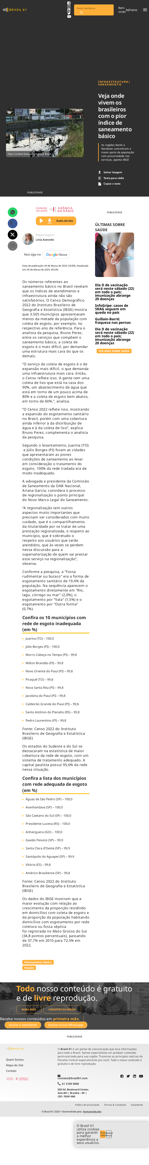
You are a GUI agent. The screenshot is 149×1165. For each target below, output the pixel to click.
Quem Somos (15, 1059)
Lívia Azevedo (45, 239)
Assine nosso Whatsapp (65, 1025)
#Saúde (29, 968)
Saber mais (109, 1134)
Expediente (137, 1105)
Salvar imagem (113, 172)
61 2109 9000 (70, 1083)
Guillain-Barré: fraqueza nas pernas (113, 320)
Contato (11, 1071)
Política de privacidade (87, 1105)
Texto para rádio (114, 178)
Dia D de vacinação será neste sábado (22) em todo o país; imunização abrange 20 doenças (114, 292)
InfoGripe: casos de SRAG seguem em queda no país (111, 309)
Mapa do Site (14, 1065)
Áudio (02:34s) (64, 220)
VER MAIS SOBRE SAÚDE (114, 351)
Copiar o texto (112, 183)
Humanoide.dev (92, 1111)
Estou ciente (103, 1134)
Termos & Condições (115, 1105)
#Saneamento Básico (38, 962)
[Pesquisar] (81, 12)
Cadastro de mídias (62, 1009)
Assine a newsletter (23, 1025)
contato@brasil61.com (73, 1078)
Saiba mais (29, 1009)
